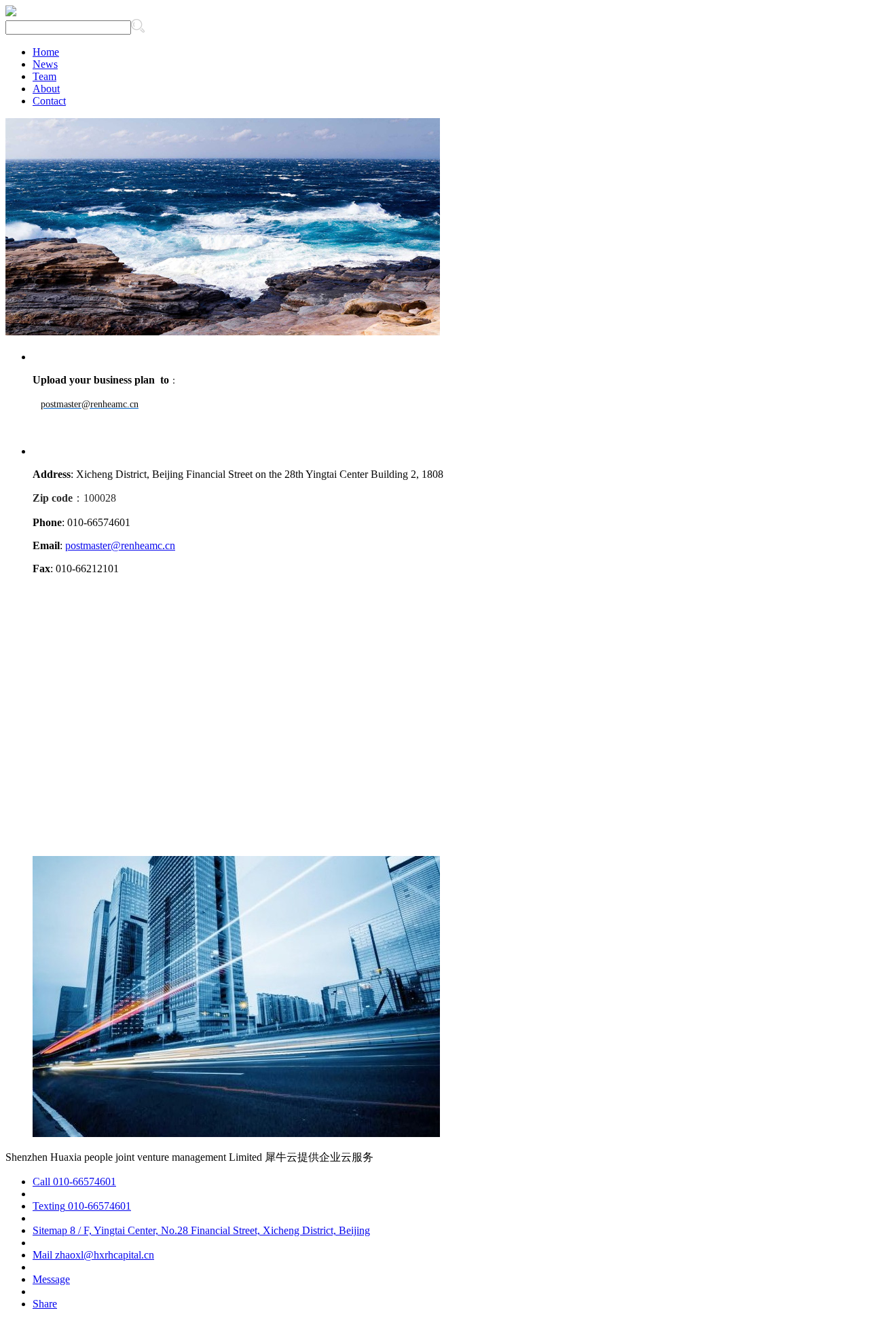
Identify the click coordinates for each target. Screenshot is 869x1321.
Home (46, 52)
